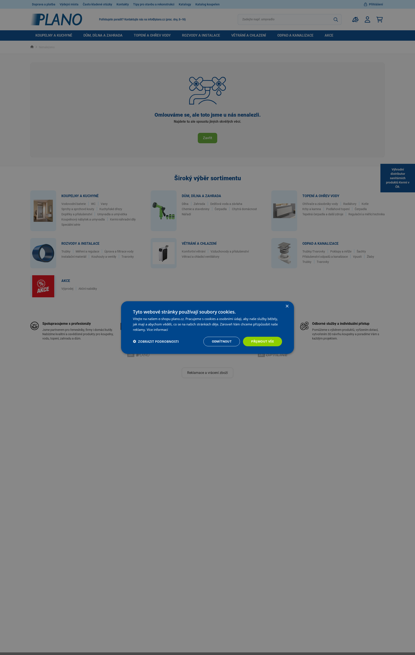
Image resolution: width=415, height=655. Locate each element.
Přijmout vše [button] (262, 341)
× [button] (287, 306)
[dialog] (207, 327)
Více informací (157, 329)
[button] (156, 341)
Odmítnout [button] (222, 341)
